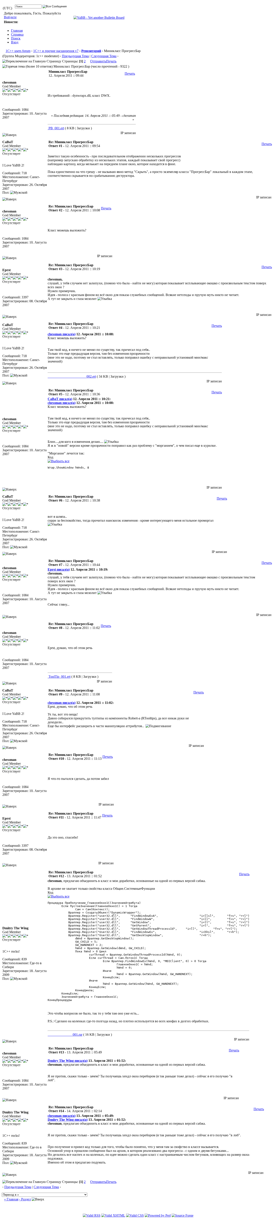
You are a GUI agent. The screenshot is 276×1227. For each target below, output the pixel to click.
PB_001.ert (56, 128)
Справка (17, 34)
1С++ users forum (18, 51)
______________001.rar (65, 1034)
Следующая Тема (103, 56)
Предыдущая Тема (75, 56)
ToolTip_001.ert (59, 676)
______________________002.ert (72, 376)
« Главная (11, 1199)
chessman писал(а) (61, 334)
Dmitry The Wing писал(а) (68, 1060)
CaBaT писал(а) (60, 399)
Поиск (15, 38)
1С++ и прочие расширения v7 (55, 51)
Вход (14, 42)
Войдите (10, 17)
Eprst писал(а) (59, 569)
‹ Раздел (25, 1199)
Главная (17, 30)
